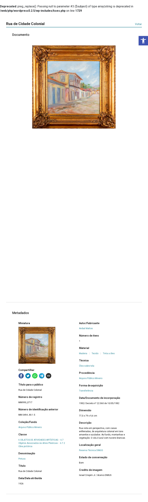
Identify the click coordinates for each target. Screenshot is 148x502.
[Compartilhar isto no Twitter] (28, 375)
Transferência (86, 390)
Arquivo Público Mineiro (30, 427)
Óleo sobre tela (86, 366)
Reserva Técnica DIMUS (91, 450)
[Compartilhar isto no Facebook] (21, 375)
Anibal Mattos (86, 328)
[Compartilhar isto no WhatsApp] (35, 375)
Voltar (138, 24)
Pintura (21, 459)
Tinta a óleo (109, 353)
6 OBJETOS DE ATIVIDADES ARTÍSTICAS (38, 440)
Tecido (95, 353)
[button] (143, 40)
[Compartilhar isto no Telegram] (41, 375)
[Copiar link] (48, 375)
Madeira (83, 353)
